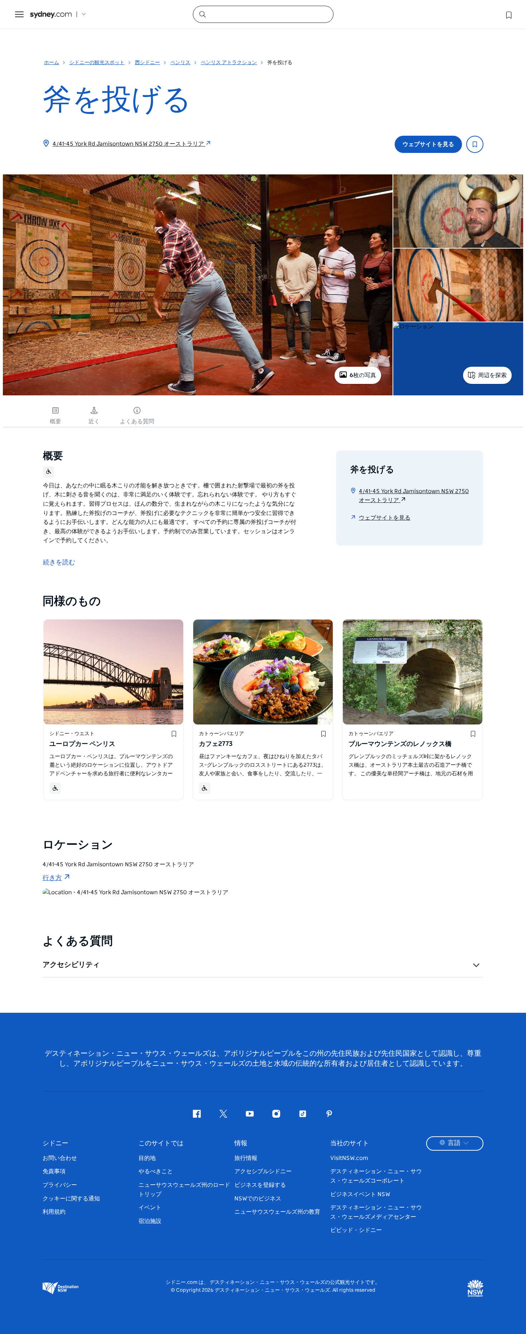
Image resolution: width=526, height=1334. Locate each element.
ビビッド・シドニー (356, 1230)
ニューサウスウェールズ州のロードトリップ (184, 1189)
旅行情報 (245, 1158)
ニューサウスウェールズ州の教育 (277, 1212)
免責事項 (54, 1171)
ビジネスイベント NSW (360, 1194)
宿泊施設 (149, 1221)
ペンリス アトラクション (229, 62)
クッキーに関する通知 (71, 1198)
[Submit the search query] (202, 14)
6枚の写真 (363, 375)
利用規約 (54, 1212)
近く (94, 421)
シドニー (55, 1143)
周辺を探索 (492, 375)
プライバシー (60, 1185)
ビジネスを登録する (260, 1185)
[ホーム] (51, 14)
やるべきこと (155, 1171)
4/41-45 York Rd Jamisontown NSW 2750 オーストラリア (129, 144)
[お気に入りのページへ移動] (508, 14)
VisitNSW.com (349, 1158)
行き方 (52, 878)
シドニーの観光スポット (97, 62)
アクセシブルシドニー (263, 1171)
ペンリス (180, 62)
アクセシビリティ (71, 964)
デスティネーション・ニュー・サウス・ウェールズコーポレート (376, 1176)
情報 (240, 1143)
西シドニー (147, 62)
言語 (454, 1143)
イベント (149, 1207)
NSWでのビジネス (257, 1198)
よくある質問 (137, 421)
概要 (55, 421)
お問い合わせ (60, 1158)
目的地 (147, 1158)
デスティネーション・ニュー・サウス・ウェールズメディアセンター (376, 1212)
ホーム (51, 62)
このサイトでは (161, 1143)
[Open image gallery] (198, 394)
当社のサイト (349, 1143)
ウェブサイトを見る (428, 144)
